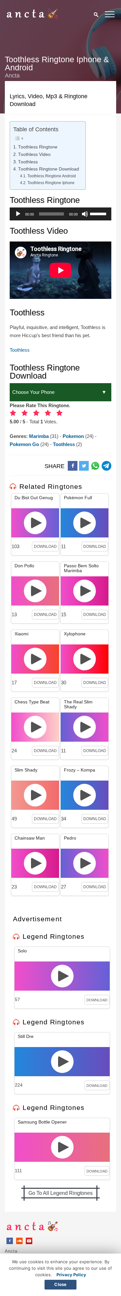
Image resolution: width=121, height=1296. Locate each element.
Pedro (70, 838)
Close (60, 1284)
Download (45, 546)
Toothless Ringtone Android (51, 176)
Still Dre (26, 1036)
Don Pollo (24, 565)
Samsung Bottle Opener (42, 1122)
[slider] (99, 213)
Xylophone (75, 633)
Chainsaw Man (30, 838)
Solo (22, 950)
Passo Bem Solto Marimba (81, 568)
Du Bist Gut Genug (34, 497)
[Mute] (85, 214)
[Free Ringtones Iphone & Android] (32, 16)
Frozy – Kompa (79, 769)
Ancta (11, 1251)
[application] (60, 213)
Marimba (39, 436)
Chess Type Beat (32, 701)
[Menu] (110, 15)
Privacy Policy (71, 1274)
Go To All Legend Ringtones (60, 1193)
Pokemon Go (25, 444)
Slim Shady (26, 769)
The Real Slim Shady (78, 704)
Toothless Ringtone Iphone (50, 183)
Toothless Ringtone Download (48, 169)
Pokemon (74, 436)
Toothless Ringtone (37, 147)
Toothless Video (34, 154)
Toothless (28, 161)
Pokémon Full (78, 497)
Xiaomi (21, 633)
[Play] (18, 214)
